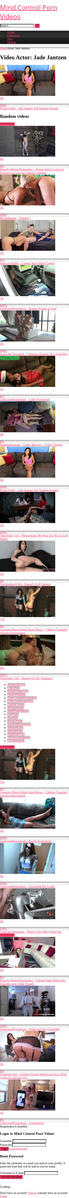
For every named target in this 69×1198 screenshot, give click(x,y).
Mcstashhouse (15, 707)
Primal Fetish (15, 721)
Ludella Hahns (15, 704)
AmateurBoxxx (16, 684)
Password (5, 1144)
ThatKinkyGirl (16, 734)
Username (6, 1141)
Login (4, 1148)
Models (11, 42)
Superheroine (15, 730)
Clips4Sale (13, 687)
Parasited (12, 717)
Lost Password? (18, 1148)
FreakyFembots (16, 694)
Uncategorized (15, 740)
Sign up (32, 1193)
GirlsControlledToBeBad (22, 697)
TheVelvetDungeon (18, 737)
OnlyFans (13, 714)
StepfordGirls (15, 727)
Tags (10, 38)
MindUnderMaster (18, 711)
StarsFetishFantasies (19, 724)
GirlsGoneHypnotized (20, 701)
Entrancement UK (18, 691)
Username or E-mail (11, 1172)
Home (11, 32)
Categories (13, 35)
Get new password (11, 1177)
